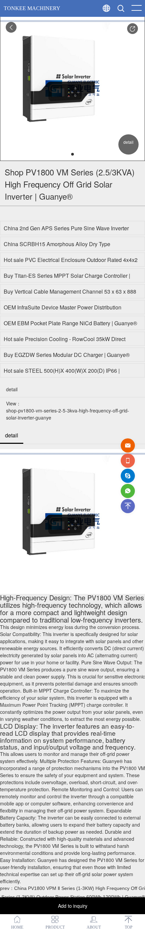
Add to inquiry (72, 905)
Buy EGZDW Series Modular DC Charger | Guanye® (67, 355)
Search (134, 23)
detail (11, 435)
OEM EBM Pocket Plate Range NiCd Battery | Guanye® (70, 323)
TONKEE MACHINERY (32, 8)
